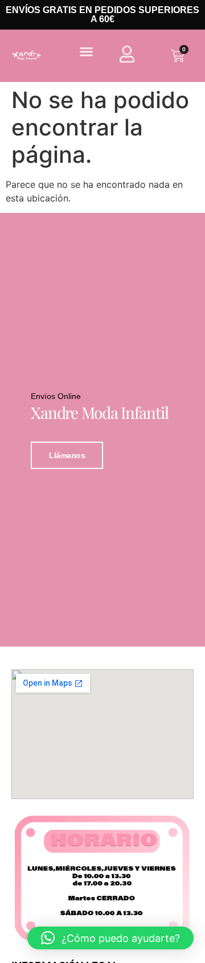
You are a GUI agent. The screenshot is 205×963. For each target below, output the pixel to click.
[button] (86, 52)
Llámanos (67, 455)
